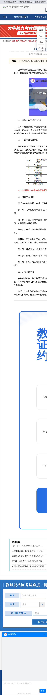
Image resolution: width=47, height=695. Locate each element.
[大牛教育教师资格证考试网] (16, 7)
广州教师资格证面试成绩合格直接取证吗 (28, 566)
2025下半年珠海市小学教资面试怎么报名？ (28, 561)
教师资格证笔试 (10, 2)
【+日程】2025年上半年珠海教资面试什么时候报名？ (28, 546)
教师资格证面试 (25, 2)
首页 (5, 17)
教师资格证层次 (21, 17)
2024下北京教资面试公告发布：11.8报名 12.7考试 (28, 551)
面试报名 (32, 41)
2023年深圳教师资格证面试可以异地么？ (28, 556)
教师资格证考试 (22, 41)
